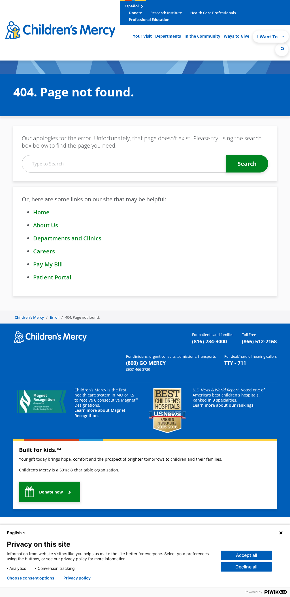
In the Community (202, 36)
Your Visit (142, 36)
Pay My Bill (48, 264)
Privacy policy (77, 578)
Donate (135, 12)
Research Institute (166, 12)
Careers (44, 251)
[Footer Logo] (50, 336)
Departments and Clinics (67, 238)
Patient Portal (52, 277)
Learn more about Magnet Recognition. (99, 413)
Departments (168, 36)
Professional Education (149, 19)
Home (41, 212)
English (14, 532)
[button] (282, 49)
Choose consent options (30, 578)
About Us (45, 225)
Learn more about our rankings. (224, 405)
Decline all (246, 567)
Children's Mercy (29, 317)
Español (132, 5)
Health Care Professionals (213, 12)
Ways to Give (236, 36)
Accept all (246, 555)
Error (54, 317)
